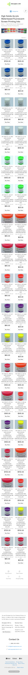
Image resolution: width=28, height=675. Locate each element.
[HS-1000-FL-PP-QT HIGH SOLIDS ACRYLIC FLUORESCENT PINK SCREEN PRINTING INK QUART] (7, 248)
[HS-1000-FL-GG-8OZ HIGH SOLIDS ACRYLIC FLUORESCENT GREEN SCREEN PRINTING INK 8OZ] (21, 188)
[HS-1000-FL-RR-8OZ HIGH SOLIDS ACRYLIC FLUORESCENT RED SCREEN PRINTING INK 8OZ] (21, 278)
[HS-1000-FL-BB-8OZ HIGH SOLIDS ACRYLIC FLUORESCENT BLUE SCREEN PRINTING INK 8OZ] (21, 72)
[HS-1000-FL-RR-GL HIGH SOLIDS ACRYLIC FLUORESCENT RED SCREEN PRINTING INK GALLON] (21, 396)
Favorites (8, 578)
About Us (14, 665)
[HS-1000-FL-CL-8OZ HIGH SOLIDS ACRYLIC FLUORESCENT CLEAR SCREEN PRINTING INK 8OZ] (7, 130)
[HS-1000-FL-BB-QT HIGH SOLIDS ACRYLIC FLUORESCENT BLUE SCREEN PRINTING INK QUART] (7, 72)
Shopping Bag (19, 578)
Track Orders (19, 573)
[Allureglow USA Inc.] (14, 4)
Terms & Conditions (10, 662)
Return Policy (21, 663)
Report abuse (20, 667)
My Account (8, 573)
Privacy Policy (19, 662)
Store (2, 24)
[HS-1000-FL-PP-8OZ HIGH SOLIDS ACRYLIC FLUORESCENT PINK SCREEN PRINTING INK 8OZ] (21, 248)
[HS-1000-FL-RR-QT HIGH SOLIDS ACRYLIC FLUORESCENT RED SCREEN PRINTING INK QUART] (7, 278)
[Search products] (26, 11)
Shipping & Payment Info (11, 663)
